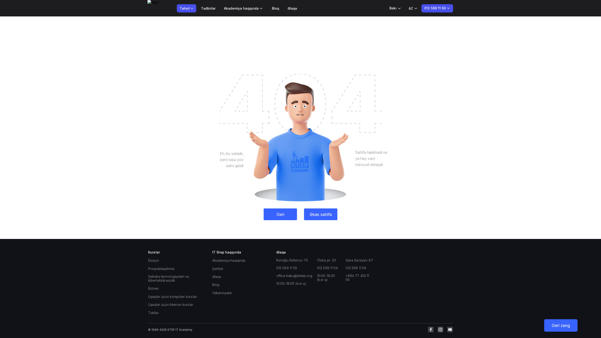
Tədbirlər (208, 8)
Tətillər (153, 313)
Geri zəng (561, 325)
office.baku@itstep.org (294, 276)
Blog (216, 285)
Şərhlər (217, 269)
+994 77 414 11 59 (357, 278)
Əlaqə (292, 8)
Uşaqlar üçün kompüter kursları (172, 297)
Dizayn (153, 260)
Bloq (275, 8)
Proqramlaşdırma (161, 269)
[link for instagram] (440, 329)
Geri (280, 214)
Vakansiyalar (222, 293)
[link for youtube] (450, 329)
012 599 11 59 (286, 268)
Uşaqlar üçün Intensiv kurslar (170, 305)
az (411, 8)
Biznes (153, 288)
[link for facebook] (431, 329)
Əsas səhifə (321, 214)
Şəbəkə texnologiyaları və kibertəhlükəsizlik (168, 278)
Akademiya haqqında (229, 260)
